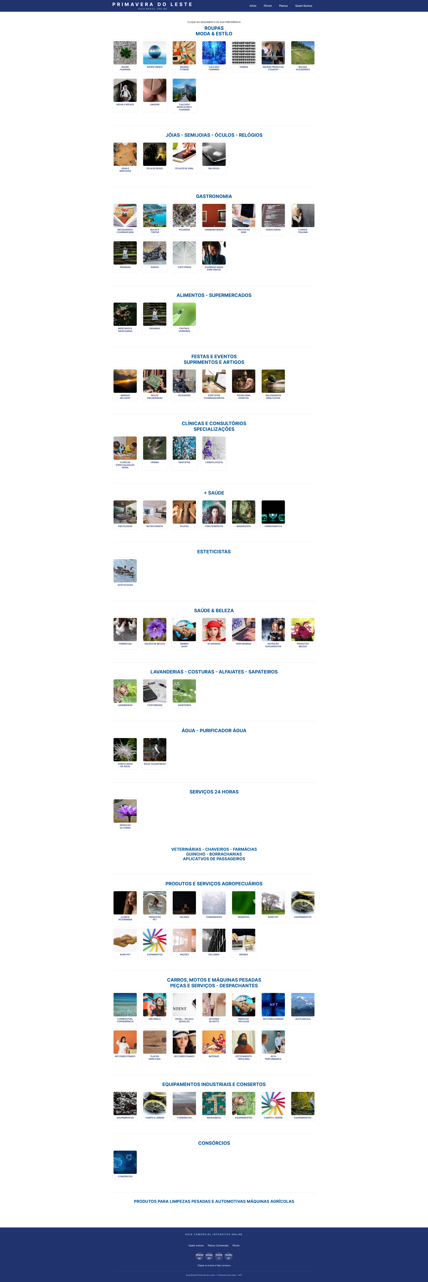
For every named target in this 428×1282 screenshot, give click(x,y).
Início (253, 5)
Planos (283, 5)
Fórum (268, 5)
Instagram (209, 1256)
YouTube (218, 1256)
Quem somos (196, 1245)
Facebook (228, 1256)
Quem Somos (303, 5)
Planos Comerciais (218, 1245)
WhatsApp (199, 1256)
